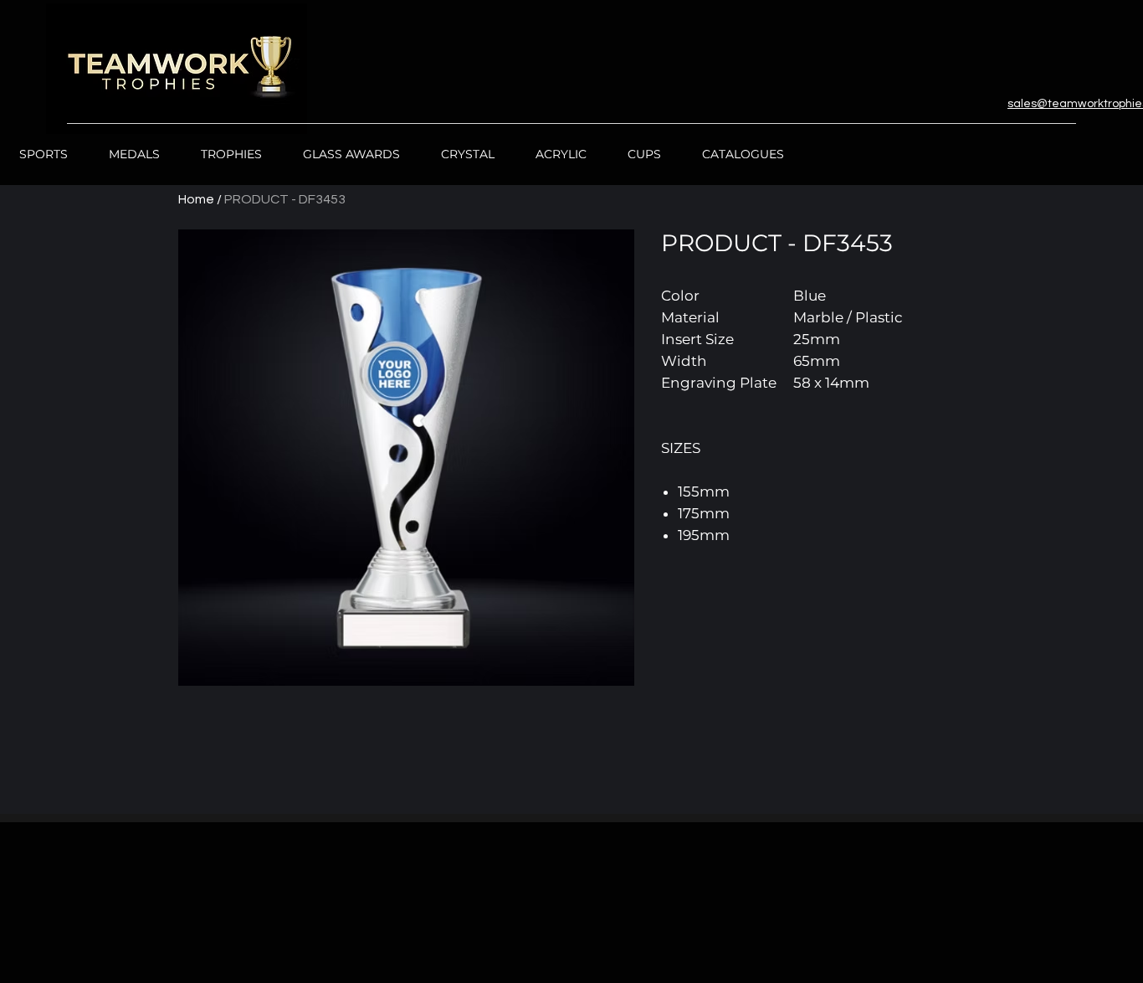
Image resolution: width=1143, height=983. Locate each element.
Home (196, 199)
